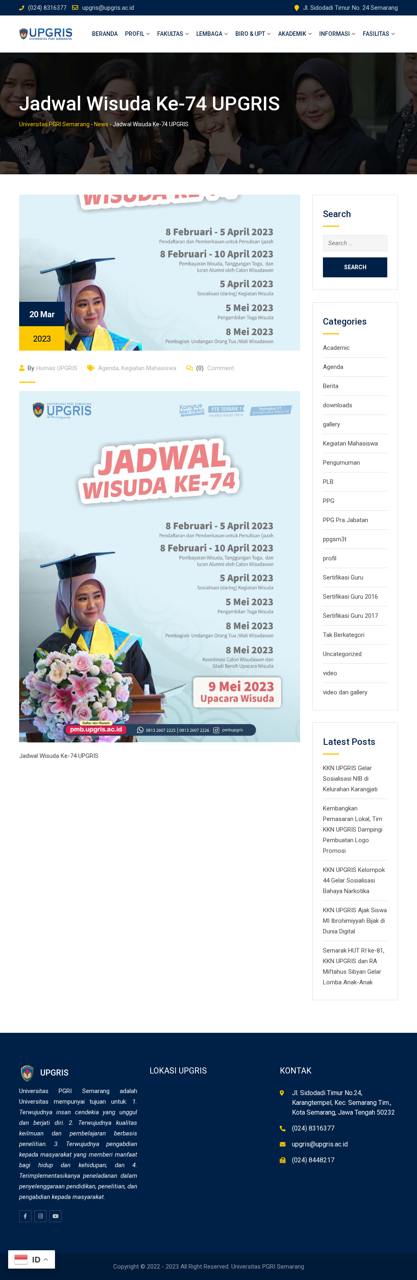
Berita (330, 386)
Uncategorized (342, 654)
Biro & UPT (250, 34)
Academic (336, 347)
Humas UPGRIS (56, 368)
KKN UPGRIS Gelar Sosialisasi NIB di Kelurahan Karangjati (350, 778)
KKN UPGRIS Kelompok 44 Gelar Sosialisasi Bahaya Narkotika (354, 880)
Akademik (292, 34)
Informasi (334, 34)
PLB (328, 481)
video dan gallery (345, 692)
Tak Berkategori (343, 635)
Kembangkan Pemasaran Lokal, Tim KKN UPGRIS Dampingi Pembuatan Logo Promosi (352, 829)
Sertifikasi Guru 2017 (350, 615)
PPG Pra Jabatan (345, 520)
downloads (337, 405)
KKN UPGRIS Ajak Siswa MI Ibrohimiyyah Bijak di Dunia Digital (355, 921)
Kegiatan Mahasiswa (148, 368)
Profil (134, 34)
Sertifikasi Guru (343, 577)
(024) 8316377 (47, 7)
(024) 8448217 (313, 1160)
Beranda (105, 34)
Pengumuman (341, 462)
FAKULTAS (170, 34)
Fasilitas (376, 34)
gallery (331, 424)
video (330, 673)
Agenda (108, 368)
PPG (328, 501)
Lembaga (209, 34)
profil (329, 558)
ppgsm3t (335, 539)
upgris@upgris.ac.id (108, 7)
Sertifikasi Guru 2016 (350, 596)
